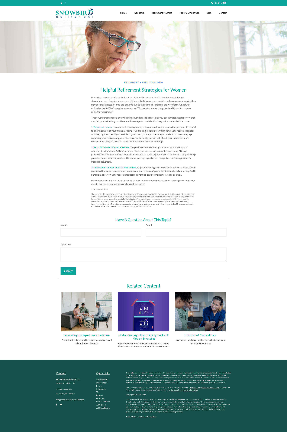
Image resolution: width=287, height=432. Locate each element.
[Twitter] (61, 3)
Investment (101, 382)
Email (149, 225)
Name (64, 225)
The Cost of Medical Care (200, 335)
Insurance (101, 389)
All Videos (101, 404)
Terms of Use (143, 416)
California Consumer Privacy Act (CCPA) (204, 387)
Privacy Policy (131, 416)
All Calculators (103, 408)
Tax (98, 392)
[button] (139, 12)
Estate (99, 386)
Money (99, 395)
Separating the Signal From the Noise (87, 335)
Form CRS (152, 416)
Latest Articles (103, 401)
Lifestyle (100, 398)
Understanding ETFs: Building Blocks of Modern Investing (143, 337)
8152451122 (220, 3)
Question (66, 244)
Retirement (101, 379)
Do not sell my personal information (184, 390)
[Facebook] (65, 3)
